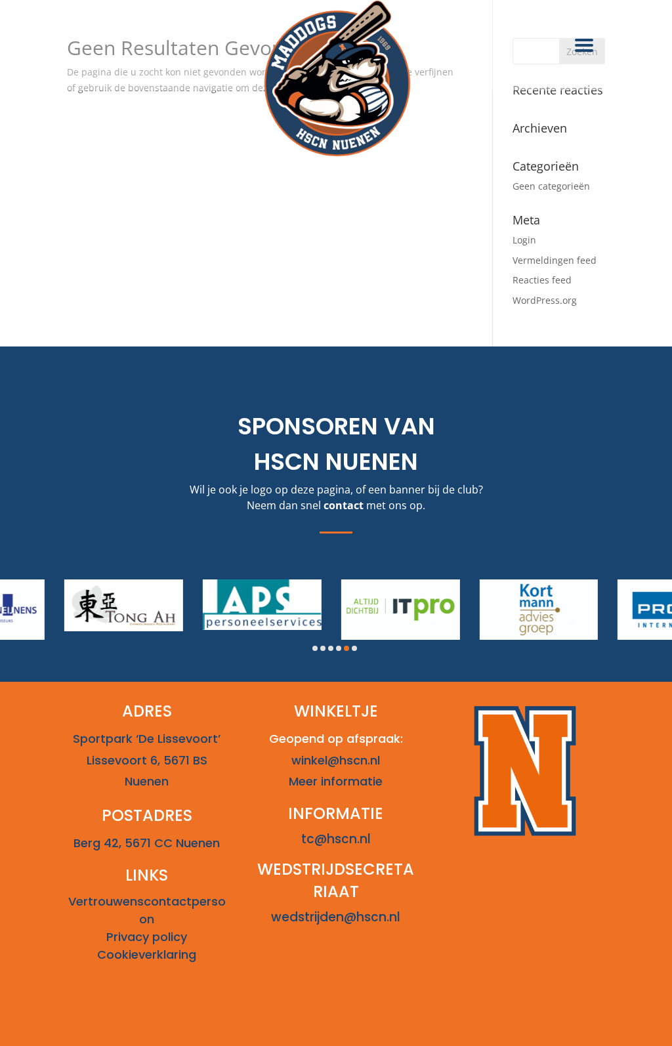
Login (524, 240)
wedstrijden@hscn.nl (335, 917)
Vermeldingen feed (555, 260)
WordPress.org (545, 300)
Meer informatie (336, 781)
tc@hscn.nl (336, 839)
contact (344, 505)
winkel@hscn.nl (335, 760)
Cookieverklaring (146, 954)
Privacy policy (146, 937)
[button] (315, 648)
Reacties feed (542, 280)
